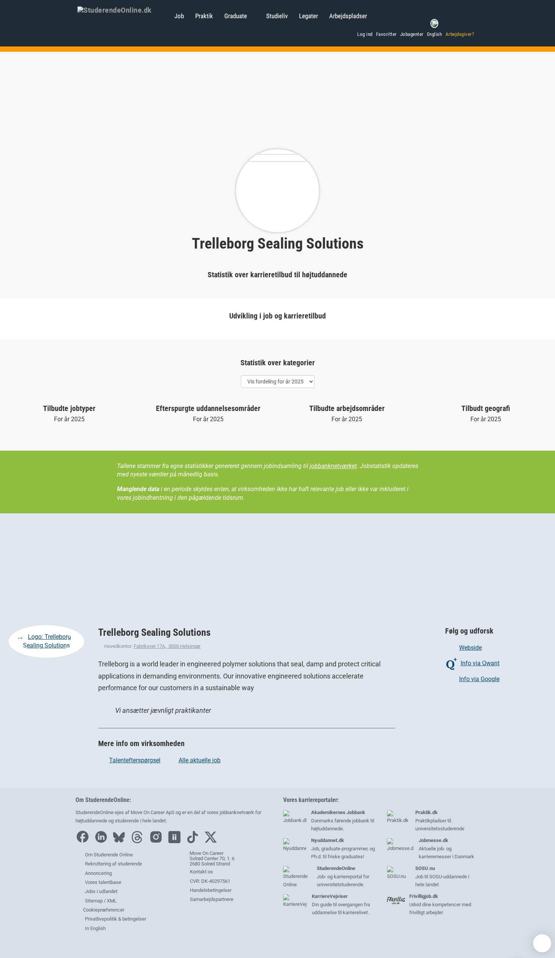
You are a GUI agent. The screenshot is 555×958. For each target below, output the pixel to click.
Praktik (204, 16)
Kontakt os (201, 872)
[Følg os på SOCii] (176, 841)
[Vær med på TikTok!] (194, 841)
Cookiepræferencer (103, 910)
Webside (470, 647)
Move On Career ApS (152, 812)
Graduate (235, 16)
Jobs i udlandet (101, 891)
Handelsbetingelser (210, 890)
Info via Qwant (480, 663)
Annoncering (98, 873)
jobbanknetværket (333, 466)
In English (95, 928)
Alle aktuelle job (199, 760)
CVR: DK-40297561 (209, 881)
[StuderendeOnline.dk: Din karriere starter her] (122, 9)
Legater (308, 16)
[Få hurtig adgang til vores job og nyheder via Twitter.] (212, 841)
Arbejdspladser (348, 16)
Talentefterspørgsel (134, 760)
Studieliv (277, 16)
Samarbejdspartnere (211, 899)
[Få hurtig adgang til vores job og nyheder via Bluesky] (121, 841)
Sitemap (94, 901)
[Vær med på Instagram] (157, 841)
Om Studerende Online (109, 855)
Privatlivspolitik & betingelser (115, 919)
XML (112, 901)
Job (179, 16)
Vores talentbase (103, 882)
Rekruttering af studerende (113, 864)
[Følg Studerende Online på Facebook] (84, 841)
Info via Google (479, 679)
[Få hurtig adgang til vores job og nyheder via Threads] (139, 841)
